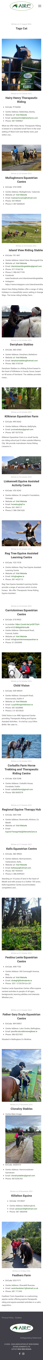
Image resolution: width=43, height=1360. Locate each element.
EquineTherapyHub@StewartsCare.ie (21, 831)
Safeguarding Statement (30, 1337)
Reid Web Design (24, 1349)
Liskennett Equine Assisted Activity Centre (21, 483)
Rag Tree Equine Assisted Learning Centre (21, 555)
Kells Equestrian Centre (21, 849)
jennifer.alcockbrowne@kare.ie (24, 1031)
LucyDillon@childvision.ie (22, 704)
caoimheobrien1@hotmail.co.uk (24, 1288)
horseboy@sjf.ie (18, 504)
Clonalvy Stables (21, 1109)
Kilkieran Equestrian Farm (21, 416)
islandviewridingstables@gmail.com (26, 266)
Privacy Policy (8, 1317)
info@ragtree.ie (17, 576)
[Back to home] (21, 6)
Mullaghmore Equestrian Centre (21, 180)
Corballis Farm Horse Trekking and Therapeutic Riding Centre (21, 769)
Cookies (18, 1317)
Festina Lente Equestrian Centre (21, 959)
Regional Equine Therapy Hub (21, 810)
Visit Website (21, 114)
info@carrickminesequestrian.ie (24, 639)
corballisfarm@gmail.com (22, 789)
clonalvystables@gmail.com (23, 1175)
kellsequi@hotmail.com (21, 867)
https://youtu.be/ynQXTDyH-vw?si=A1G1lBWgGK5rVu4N (22, 626)
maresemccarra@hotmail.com (24, 198)
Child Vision (21, 686)
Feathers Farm (21, 1275)
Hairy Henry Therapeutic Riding (21, 100)
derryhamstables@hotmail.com (24, 360)
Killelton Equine (21, 1196)
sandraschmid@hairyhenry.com (24, 118)
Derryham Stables (21, 344)
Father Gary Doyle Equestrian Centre (21, 1016)
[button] (39, 6)
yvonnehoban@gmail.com (22, 429)
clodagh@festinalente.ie (21, 980)
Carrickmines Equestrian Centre (21, 612)
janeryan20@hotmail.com (26, 1208)
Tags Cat (21, 28)
